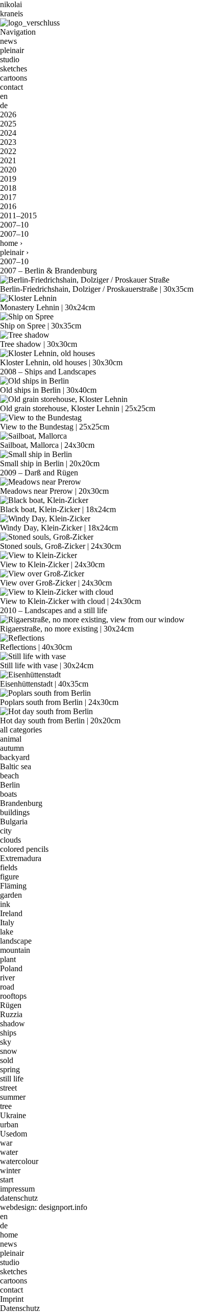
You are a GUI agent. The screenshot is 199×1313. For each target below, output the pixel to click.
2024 (8, 133)
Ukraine (13, 1115)
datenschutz (19, 1198)
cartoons (13, 77)
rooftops (13, 996)
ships (8, 1032)
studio (9, 59)
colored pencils (24, 849)
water (9, 1152)
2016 (8, 206)
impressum (17, 1188)
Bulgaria (14, 821)
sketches (13, 68)
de (4, 105)
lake (6, 931)
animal (10, 739)
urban (9, 1124)
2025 (8, 123)
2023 (8, 142)
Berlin (10, 784)
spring (10, 1069)
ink (5, 904)
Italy (7, 922)
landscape (16, 941)
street (8, 1087)
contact (11, 87)
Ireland (11, 913)
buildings (15, 812)
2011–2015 (18, 215)
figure (9, 876)
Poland (11, 968)
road (7, 986)
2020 (8, 169)
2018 (8, 188)
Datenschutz (20, 1308)
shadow (12, 1023)
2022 (8, 151)
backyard (15, 757)
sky (5, 1042)
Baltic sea (15, 766)
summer (13, 1097)
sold (6, 1060)
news (8, 41)
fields (8, 867)
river (7, 977)
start (6, 1179)
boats (8, 794)
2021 (8, 160)
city (6, 830)
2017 (8, 197)
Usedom (13, 1133)
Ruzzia (11, 1014)
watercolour (19, 1161)
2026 (8, 114)
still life (11, 1078)
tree (6, 1106)
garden (11, 895)
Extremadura (20, 858)
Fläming (13, 885)
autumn (12, 748)
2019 (8, 178)
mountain (15, 950)
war (6, 1143)
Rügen (10, 1005)
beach (9, 775)
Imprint (11, 1299)
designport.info (63, 1207)
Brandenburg (21, 803)
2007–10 (14, 224)
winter (10, 1170)
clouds (10, 840)
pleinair (12, 50)
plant (8, 959)
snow (8, 1051)
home (9, 243)
